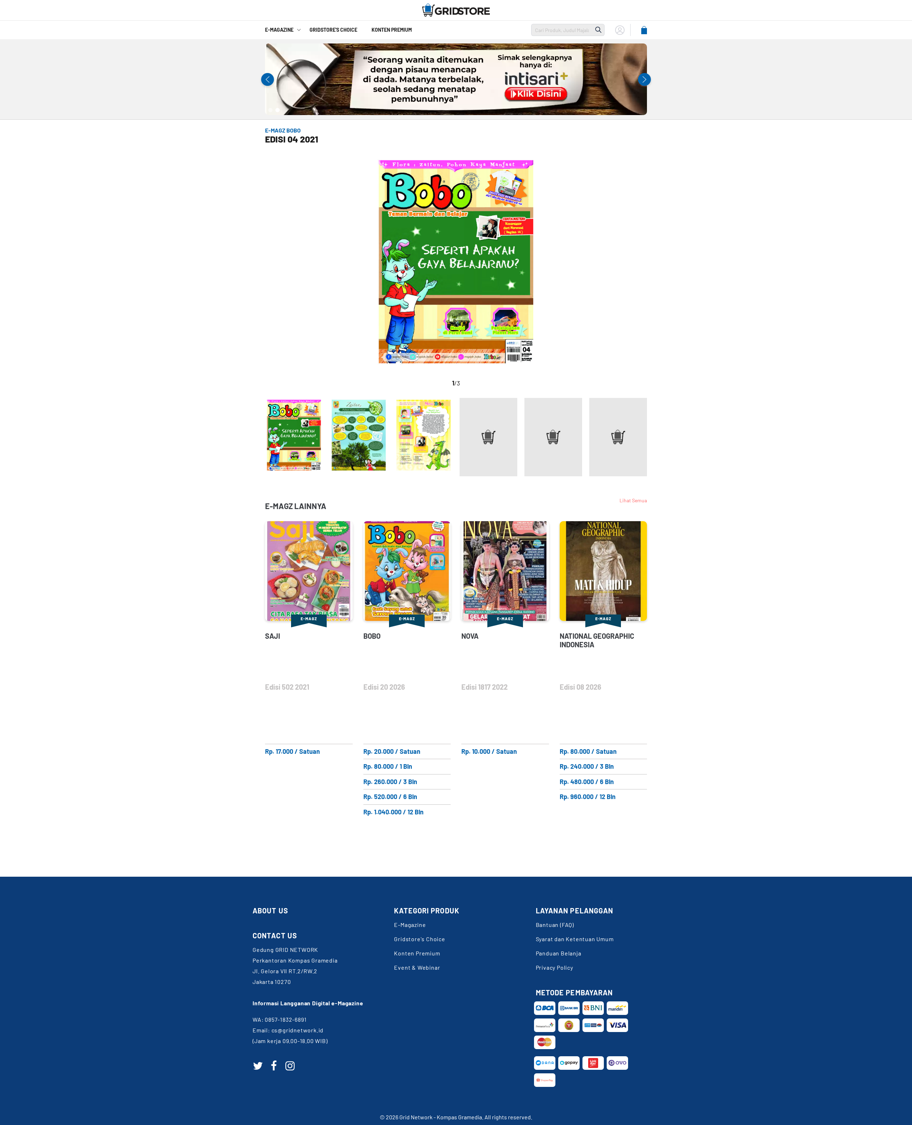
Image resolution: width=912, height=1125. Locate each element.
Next (644, 79)
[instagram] (290, 1066)
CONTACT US (275, 935)
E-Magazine (279, 30)
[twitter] (258, 1066)
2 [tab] (277, 110)
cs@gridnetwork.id (297, 1030)
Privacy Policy (554, 967)
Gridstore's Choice (419, 938)
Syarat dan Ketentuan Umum (575, 938)
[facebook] (274, 1066)
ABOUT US (270, 910)
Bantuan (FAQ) (555, 924)
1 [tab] (270, 110)
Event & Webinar (417, 967)
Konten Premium (392, 30)
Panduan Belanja (558, 953)
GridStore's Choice (333, 30)
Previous (267, 79)
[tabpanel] (456, 79)
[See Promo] (456, 79)
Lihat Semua (633, 500)
